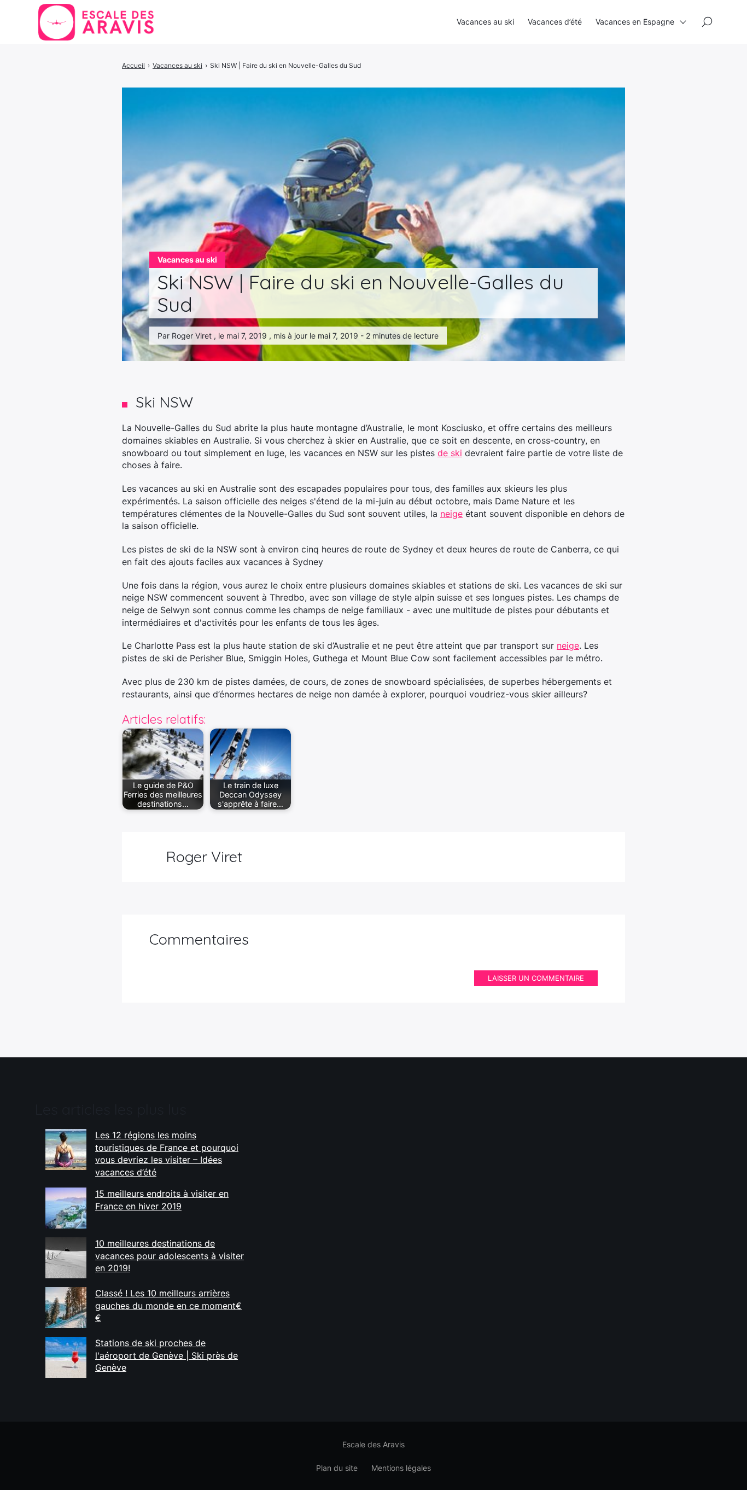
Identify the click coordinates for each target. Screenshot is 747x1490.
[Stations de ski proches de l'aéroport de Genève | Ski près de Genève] (65, 1357)
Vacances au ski (485, 21)
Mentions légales (401, 1467)
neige (451, 513)
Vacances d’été (555, 21)
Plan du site (337, 1467)
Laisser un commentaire (536, 978)
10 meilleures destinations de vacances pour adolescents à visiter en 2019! (169, 1255)
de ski (449, 452)
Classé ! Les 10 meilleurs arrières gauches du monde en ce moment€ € (168, 1305)
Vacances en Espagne (635, 21)
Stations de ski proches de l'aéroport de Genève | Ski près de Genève (166, 1355)
